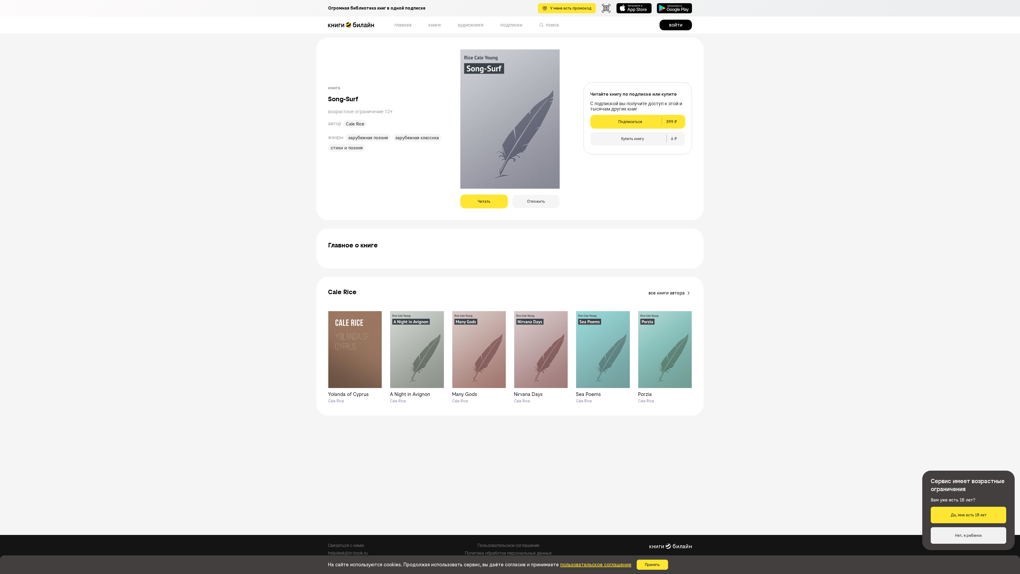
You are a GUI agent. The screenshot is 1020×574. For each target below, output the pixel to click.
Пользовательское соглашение (508, 545)
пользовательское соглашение (595, 564)
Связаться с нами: (346, 545)
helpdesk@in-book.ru (348, 553)
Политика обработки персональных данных (508, 553)
